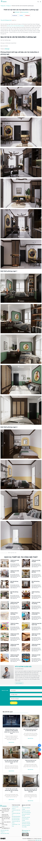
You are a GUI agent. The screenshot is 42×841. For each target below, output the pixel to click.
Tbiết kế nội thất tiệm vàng (36, 634)
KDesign (7, 48)
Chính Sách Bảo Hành (5, 833)
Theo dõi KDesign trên (6, 20)
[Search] (38, 1)
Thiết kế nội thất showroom (36, 645)
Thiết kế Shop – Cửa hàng (14, 613)
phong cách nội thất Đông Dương (15, 25)
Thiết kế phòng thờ (36, 592)
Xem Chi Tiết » (11, 742)
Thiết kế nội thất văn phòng (36, 603)
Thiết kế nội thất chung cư (14, 561)
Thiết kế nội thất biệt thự (36, 571)
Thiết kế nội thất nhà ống (14, 571)
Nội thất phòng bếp (14, 592)
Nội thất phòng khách (14, 582)
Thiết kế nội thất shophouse (14, 645)
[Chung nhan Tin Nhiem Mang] (26, 831)
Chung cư (8, 5)
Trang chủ (3, 5)
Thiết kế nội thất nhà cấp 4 (36, 655)
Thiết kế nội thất (16, 805)
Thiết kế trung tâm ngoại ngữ (36, 624)
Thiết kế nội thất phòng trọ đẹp (14, 655)
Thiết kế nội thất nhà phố (36, 561)
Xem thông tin (19, 683)
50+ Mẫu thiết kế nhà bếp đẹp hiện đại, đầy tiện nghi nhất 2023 (11, 762)
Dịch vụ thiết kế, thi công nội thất (21, 557)
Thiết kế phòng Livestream (36, 613)
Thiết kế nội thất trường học (14, 634)
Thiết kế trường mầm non (14, 624)
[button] (14, 15)
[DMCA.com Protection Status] (25, 834)
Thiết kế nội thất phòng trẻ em (14, 603)
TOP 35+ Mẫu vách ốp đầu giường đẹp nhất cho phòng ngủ (11, 790)
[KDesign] (4, 1)
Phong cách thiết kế (26, 805)
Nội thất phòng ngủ (35, 582)
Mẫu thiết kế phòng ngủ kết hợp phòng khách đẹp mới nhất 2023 (30, 790)
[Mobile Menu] (40, 1)
